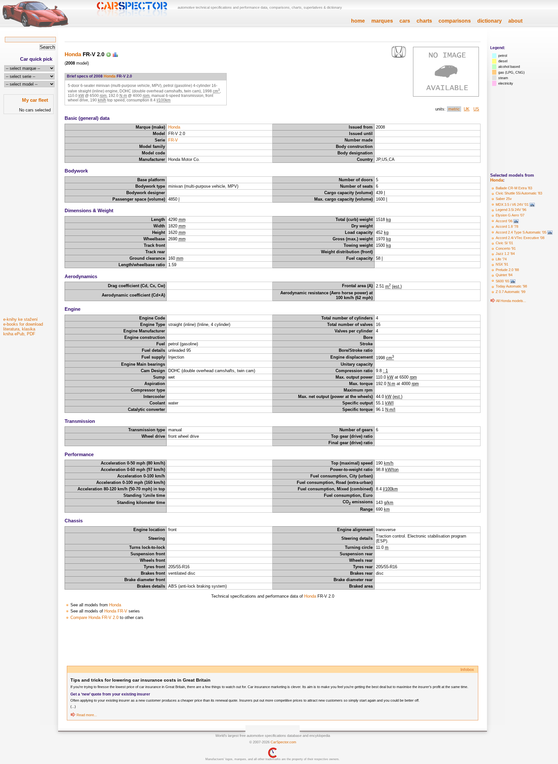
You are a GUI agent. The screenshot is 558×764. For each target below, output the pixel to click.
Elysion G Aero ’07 (510, 215)
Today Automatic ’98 (511, 286)
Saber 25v (504, 199)
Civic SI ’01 (504, 243)
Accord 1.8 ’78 (507, 226)
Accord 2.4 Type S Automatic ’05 (521, 232)
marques (382, 21)
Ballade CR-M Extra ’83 (514, 188)
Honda (496, 180)
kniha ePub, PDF (19, 333)
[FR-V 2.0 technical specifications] (446, 95)
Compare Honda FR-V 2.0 (94, 617)
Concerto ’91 (506, 248)
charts (424, 21)
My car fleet (35, 100)
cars (404, 21)
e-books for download (23, 324)
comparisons (455, 21)
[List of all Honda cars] (492, 301)
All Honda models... (511, 301)
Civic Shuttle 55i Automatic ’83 (519, 193)
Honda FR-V (115, 611)
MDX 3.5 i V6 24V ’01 (512, 204)
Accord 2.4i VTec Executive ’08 (520, 238)
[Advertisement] (29, 217)
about (515, 21)
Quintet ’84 (504, 275)
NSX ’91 (502, 264)
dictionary (489, 21)
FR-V (173, 140)
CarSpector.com (283, 742)
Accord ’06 (504, 221)
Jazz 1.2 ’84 (505, 254)
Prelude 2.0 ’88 (507, 270)
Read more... (87, 715)
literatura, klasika (19, 329)
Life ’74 (501, 259)
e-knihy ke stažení (20, 319)
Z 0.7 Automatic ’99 (510, 292)
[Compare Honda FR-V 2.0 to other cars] (115, 54)
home (358, 21)
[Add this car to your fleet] (108, 54)
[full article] (73, 715)
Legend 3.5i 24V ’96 (511, 210)
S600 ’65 (502, 281)
